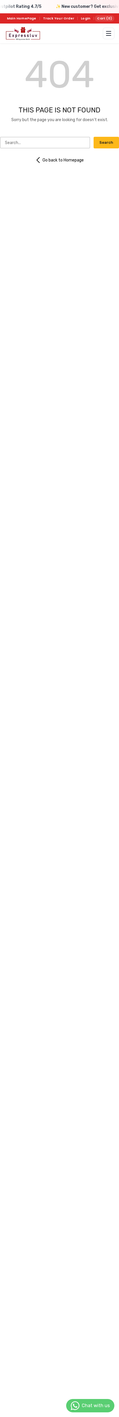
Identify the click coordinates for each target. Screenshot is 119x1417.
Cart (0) (104, 18)
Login (85, 18)
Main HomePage (21, 18)
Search (106, 142)
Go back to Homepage (63, 160)
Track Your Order (58, 18)
